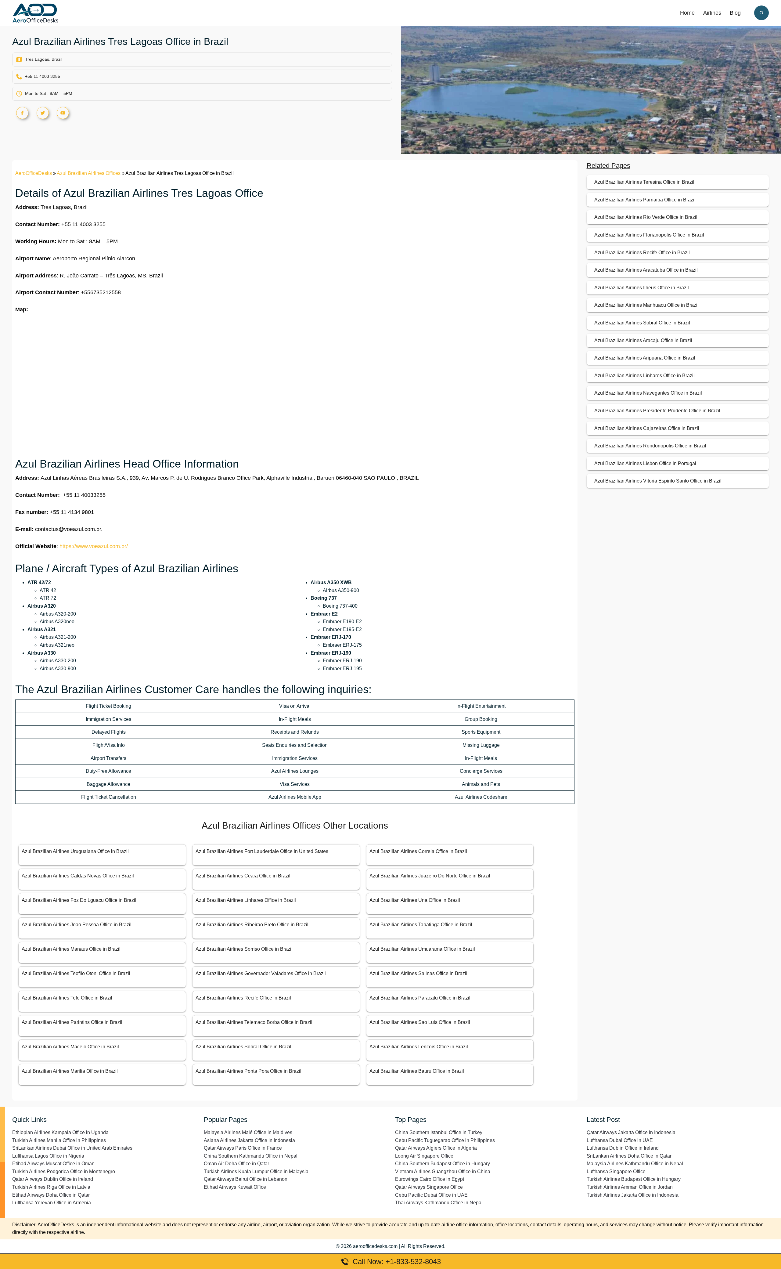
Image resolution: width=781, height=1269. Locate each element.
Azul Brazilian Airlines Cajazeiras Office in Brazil (646, 428)
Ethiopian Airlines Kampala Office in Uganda (60, 1132)
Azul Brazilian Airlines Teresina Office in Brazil (644, 182)
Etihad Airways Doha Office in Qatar (51, 1195)
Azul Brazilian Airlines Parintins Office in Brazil (72, 1022)
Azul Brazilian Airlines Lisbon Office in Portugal (645, 463)
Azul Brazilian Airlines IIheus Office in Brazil (641, 287)
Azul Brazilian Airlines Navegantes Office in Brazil (648, 393)
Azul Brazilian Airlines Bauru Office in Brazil (416, 1071)
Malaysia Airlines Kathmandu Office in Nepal (635, 1163)
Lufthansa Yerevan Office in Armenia (51, 1202)
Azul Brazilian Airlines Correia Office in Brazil (418, 851)
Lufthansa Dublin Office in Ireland (623, 1148)
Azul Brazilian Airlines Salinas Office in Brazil (418, 973)
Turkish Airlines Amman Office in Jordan (630, 1187)
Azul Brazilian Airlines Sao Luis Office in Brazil (419, 1022)
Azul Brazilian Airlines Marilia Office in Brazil (70, 1071)
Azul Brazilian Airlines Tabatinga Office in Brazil (420, 924)
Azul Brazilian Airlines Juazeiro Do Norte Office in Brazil (429, 875)
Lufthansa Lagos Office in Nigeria (48, 1156)
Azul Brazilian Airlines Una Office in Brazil (414, 900)
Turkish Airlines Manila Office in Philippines (59, 1140)
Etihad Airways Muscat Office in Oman (53, 1163)
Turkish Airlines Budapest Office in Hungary (634, 1179)
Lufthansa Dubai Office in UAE (620, 1140)
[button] (761, 12)
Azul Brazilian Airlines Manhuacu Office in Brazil (646, 305)
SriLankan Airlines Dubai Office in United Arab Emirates (72, 1148)
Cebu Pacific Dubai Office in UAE (431, 1195)
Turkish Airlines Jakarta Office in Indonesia (632, 1195)
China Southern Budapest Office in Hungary (442, 1163)
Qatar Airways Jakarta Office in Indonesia (631, 1132)
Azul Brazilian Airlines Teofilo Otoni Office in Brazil (76, 973)
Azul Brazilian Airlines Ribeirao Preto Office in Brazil (252, 924)
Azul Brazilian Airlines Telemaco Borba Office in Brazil (254, 1022)
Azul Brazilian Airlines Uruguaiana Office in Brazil (75, 851)
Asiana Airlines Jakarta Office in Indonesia (249, 1140)
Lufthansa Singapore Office (616, 1171)
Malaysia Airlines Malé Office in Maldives (248, 1132)
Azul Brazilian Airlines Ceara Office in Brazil (243, 875)
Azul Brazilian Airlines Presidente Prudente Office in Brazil (657, 410)
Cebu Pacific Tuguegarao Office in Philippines (445, 1140)
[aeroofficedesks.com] (35, 12)
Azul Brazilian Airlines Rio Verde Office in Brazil (645, 217)
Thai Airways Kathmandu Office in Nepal (439, 1202)
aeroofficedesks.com (375, 1246)
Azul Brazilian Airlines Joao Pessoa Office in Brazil (76, 924)
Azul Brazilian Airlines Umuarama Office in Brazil (422, 949)
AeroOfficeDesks (33, 173)
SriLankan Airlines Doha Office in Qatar (629, 1156)
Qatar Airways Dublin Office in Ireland (52, 1179)
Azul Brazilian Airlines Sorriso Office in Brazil (244, 949)
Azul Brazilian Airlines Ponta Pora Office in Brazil (248, 1071)
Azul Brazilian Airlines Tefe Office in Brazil (67, 997)
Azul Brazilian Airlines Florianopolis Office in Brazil (649, 234)
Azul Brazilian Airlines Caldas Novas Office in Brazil (78, 875)
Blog (735, 13)
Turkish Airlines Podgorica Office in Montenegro (63, 1171)
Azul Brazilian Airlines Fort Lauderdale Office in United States (262, 851)
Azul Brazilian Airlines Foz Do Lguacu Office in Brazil (79, 900)
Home (687, 13)
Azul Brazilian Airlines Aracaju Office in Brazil (643, 340)
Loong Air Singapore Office (424, 1156)
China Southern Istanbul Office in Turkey (438, 1132)
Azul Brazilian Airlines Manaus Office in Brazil (71, 949)
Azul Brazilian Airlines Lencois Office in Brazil (418, 1046)
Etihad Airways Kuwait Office (235, 1187)
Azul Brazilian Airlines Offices (89, 173)
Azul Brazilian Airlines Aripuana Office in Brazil (644, 357)
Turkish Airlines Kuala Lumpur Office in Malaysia (256, 1171)
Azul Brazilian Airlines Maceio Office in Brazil (70, 1046)
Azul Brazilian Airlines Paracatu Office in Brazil (419, 997)
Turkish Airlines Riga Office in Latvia (51, 1187)
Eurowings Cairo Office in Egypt (429, 1179)
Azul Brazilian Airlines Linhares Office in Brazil (246, 900)
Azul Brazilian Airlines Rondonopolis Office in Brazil (650, 445)
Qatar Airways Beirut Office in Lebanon (245, 1179)
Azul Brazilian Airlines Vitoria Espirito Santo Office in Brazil (658, 480)
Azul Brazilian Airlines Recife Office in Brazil (243, 997)
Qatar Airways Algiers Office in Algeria (436, 1148)
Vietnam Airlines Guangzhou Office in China (442, 1171)
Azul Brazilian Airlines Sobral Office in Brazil (243, 1046)
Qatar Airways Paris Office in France (243, 1148)
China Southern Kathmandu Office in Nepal (250, 1156)
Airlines (712, 13)
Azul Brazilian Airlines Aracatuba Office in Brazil (646, 270)
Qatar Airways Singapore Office (429, 1187)
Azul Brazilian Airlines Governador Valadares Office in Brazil (261, 973)
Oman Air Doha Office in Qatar (236, 1163)
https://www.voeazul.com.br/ (93, 546)
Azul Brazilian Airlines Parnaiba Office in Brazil (645, 199)
